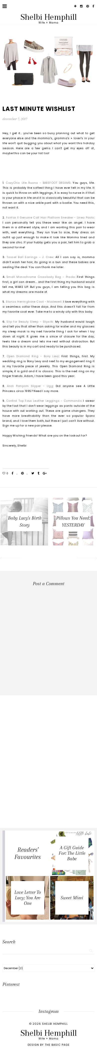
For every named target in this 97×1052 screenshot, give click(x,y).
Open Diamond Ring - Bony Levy (33, 356)
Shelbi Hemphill (48, 17)
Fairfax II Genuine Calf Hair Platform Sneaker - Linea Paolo (50, 218)
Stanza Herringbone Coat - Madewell (33, 302)
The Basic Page (57, 1045)
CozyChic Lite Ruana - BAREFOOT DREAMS (38, 183)
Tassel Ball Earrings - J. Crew (29, 257)
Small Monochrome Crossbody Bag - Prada (40, 277)
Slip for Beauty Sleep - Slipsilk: (29, 322)
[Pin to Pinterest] (22, 474)
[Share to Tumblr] (38, 474)
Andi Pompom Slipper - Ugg (30, 386)
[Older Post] (87, 559)
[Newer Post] (9, 559)
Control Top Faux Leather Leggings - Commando (43, 401)
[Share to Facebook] (12, 474)
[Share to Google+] (45, 474)
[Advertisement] (48, 744)
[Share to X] (32, 474)
